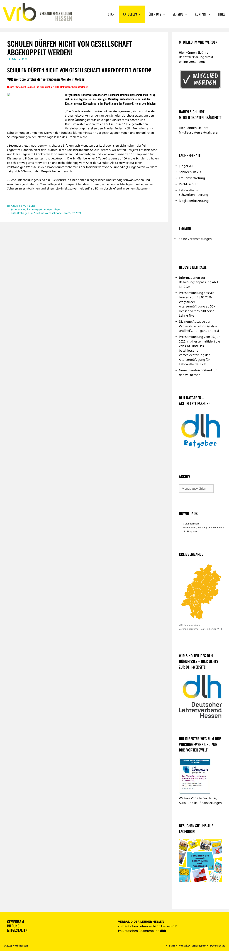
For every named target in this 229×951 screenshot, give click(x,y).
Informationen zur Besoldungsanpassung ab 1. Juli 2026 (199, 282)
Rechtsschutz (188, 184)
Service (178, 14)
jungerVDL (186, 166)
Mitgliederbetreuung (194, 201)
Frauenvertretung (192, 178)
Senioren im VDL (190, 172)
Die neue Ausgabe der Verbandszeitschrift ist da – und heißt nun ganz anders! (199, 326)
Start (112, 14)
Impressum (199, 945)
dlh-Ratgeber (190, 531)
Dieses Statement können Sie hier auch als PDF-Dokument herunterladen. (48, 87)
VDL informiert (191, 523)
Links (221, 14)
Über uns (154, 14)
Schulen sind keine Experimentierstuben (35, 209)
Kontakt (200, 14)
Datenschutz (217, 945)
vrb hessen (21, 945)
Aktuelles (130, 14)
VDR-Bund (29, 205)
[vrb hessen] (37, 12)
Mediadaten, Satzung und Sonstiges (202, 527)
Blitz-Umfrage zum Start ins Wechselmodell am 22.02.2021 (46, 213)
